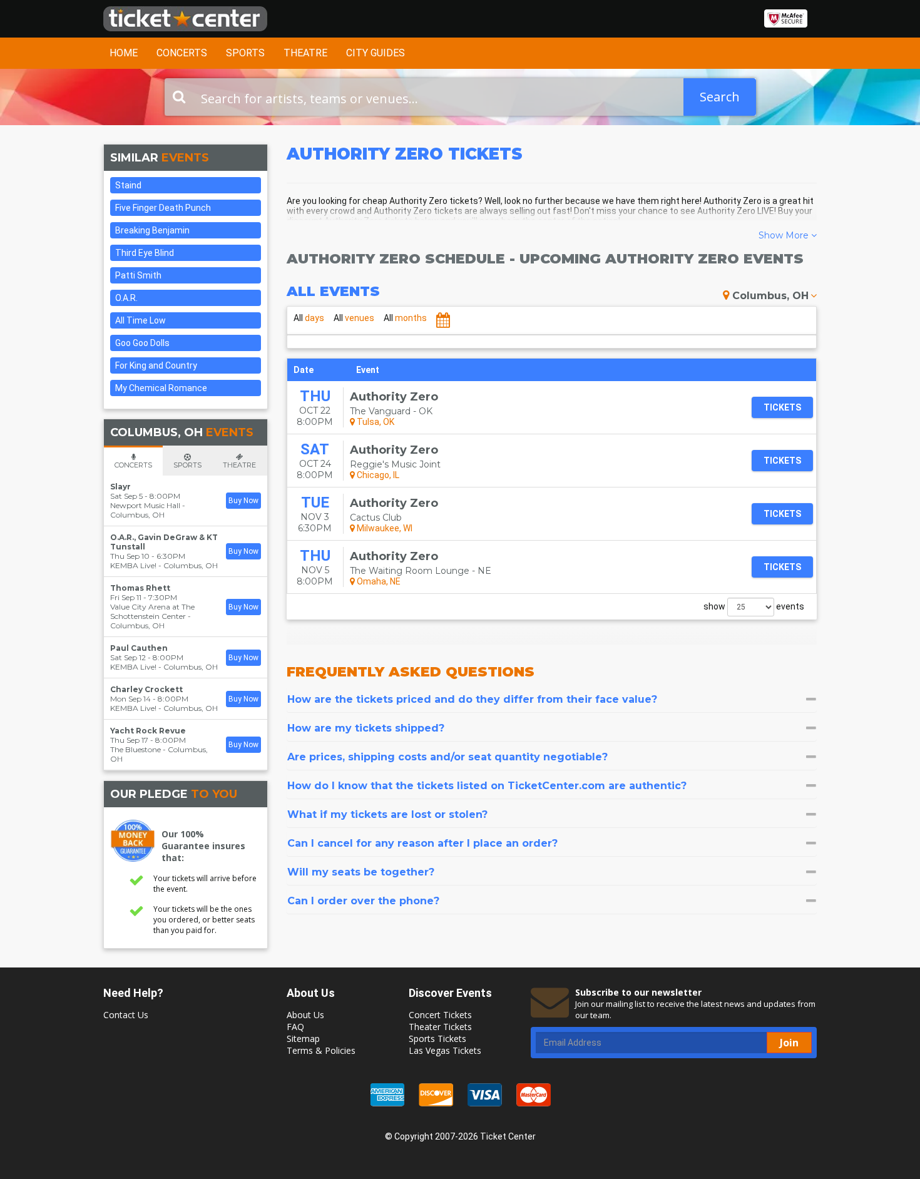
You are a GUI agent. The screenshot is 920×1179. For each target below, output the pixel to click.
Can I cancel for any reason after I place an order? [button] (422, 843)
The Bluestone (135, 749)
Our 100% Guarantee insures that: (203, 846)
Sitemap (303, 1038)
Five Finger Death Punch (163, 208)
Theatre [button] (305, 53)
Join (789, 1042)
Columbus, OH (770, 296)
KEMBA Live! (133, 565)
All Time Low (140, 320)
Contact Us (125, 1015)
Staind (128, 185)
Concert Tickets (440, 1015)
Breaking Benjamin (152, 230)
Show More (785, 235)
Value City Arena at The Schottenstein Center (152, 611)
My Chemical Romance (161, 388)
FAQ (295, 1027)
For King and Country (156, 365)
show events (753, 606)
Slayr (120, 486)
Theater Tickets (440, 1027)
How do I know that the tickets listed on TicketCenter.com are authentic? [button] (487, 786)
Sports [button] (245, 53)
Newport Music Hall (145, 505)
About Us (305, 1015)
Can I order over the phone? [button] (363, 901)
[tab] (552, 699)
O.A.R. (126, 298)
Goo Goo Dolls (142, 343)
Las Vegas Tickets (445, 1050)
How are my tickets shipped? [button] (365, 728)
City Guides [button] (375, 53)
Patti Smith (138, 275)
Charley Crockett (146, 689)
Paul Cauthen (139, 648)
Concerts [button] (181, 53)
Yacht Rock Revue (148, 730)
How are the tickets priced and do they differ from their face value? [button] (472, 699)
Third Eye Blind (144, 253)
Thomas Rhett (140, 588)
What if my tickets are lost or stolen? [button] (387, 814)
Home (124, 53)
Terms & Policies (321, 1050)
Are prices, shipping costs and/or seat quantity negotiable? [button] (447, 757)
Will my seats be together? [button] (360, 872)
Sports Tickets (437, 1038)
